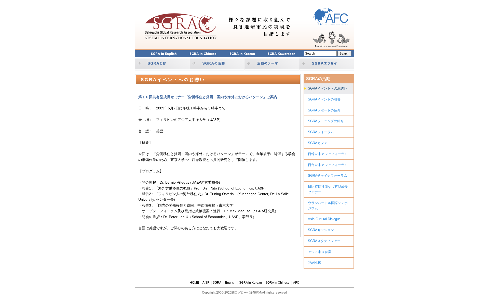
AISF (205, 282)
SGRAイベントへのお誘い (327, 88)
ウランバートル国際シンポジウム (328, 205)
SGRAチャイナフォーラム (327, 176)
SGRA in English (224, 282)
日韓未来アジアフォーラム (328, 154)
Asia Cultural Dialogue (324, 219)
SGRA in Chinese (277, 282)
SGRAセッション (321, 230)
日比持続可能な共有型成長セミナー (328, 189)
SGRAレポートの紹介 (324, 110)
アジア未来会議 (319, 252)
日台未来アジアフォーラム (328, 165)
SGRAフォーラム (321, 132)
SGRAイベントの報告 (324, 99)
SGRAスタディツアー (324, 241)
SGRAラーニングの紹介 (326, 121)
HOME (194, 282)
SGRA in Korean (250, 282)
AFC (296, 282)
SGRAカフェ (317, 143)
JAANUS (314, 263)
